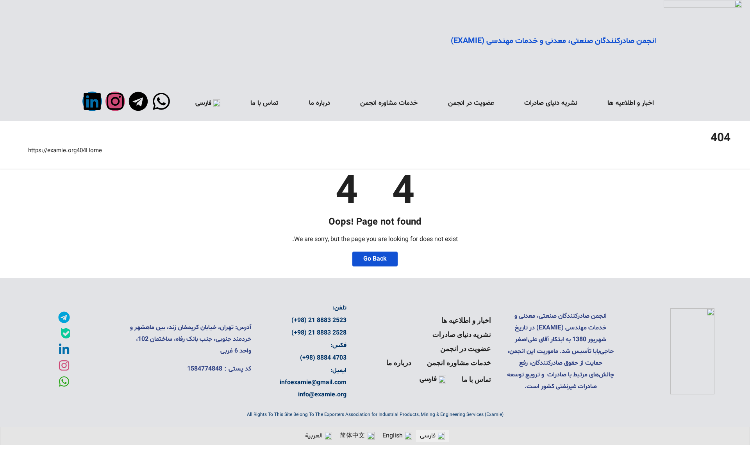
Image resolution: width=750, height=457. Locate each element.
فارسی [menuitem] (428, 436)
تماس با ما (264, 103)
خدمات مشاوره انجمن (389, 103)
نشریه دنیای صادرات (550, 103)
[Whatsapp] (161, 101)
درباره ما (319, 103)
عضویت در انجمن (471, 103)
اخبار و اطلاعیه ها (630, 103)
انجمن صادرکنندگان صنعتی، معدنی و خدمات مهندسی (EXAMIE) (553, 41)
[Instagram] (115, 101)
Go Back (375, 259)
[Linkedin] (92, 101)
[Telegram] (138, 101)
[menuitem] (208, 103)
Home (94, 151)
